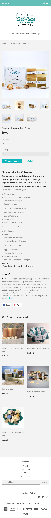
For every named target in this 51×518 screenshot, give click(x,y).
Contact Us (25, 469)
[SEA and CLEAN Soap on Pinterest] (43, 498)
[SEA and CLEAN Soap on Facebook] (39, 498)
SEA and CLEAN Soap (19, 504)
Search (25, 466)
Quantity (5, 150)
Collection (5, 139)
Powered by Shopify (36, 504)
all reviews (9, 298)
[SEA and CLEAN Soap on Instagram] (47, 498)
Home (4, 43)
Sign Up (45, 482)
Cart (47, 3)
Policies (25, 472)
